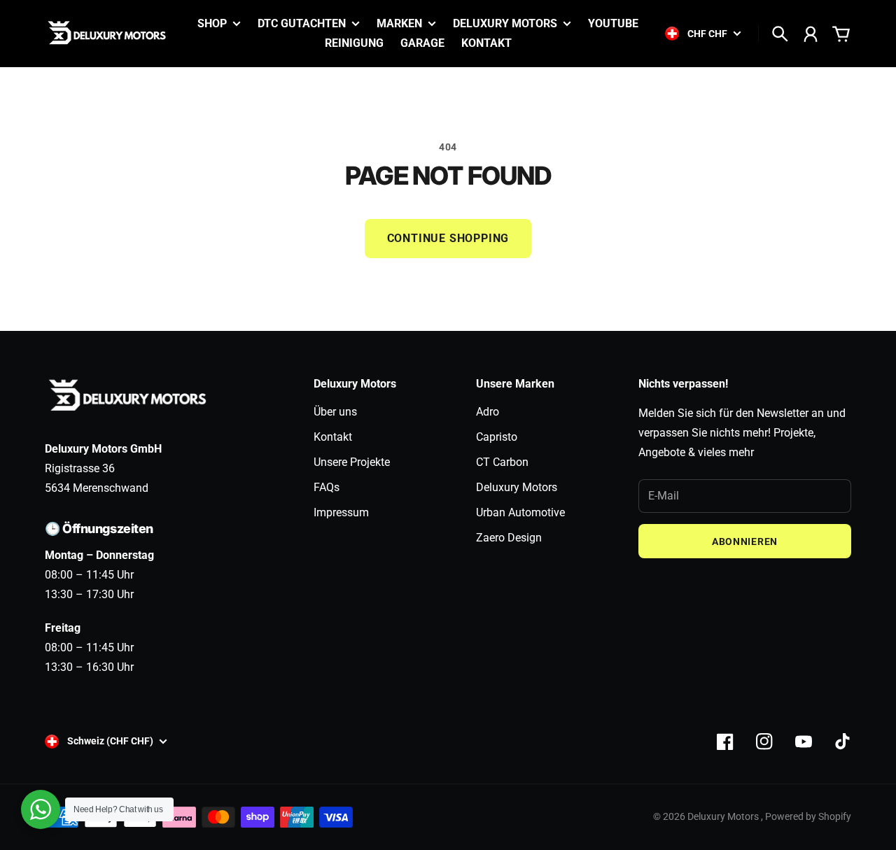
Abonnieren (745, 541)
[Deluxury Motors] (108, 33)
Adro (487, 411)
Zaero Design (509, 537)
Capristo (496, 437)
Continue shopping (448, 238)
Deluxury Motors (516, 487)
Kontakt (333, 437)
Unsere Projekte (352, 462)
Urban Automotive (520, 512)
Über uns (335, 411)
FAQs (327, 487)
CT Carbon (502, 462)
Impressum (341, 512)
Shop (212, 24)
